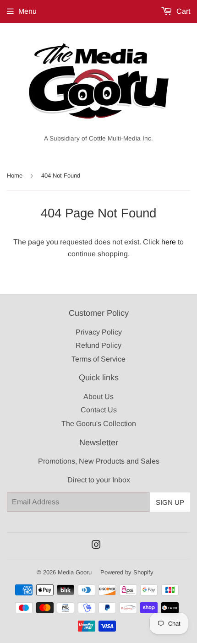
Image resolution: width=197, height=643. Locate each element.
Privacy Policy (99, 332)
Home (14, 175)
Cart (182, 11)
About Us (98, 396)
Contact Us (99, 410)
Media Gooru (75, 572)
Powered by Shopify (126, 572)
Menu (27, 11)
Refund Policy (98, 345)
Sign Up (170, 502)
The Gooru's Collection (98, 423)
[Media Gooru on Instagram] (96, 546)
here (168, 242)
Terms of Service (98, 359)
